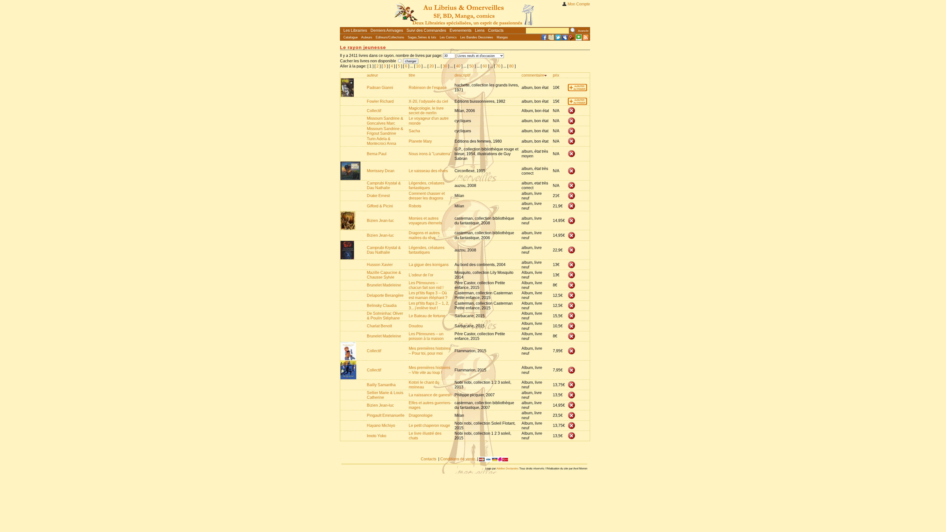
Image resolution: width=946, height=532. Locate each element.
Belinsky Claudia (382, 305)
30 (445, 66)
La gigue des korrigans (429, 265)
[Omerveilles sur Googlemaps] (572, 39)
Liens (480, 30)
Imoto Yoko (376, 436)
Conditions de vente (457, 459)
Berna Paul (377, 154)
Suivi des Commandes (426, 30)
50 (471, 66)
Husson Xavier (380, 265)
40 (458, 66)
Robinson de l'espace (428, 87)
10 (418, 66)
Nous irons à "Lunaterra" (430, 154)
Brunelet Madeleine (384, 285)
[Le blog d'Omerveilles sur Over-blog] (551, 39)
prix (556, 75)
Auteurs (366, 37)
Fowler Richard (380, 101)
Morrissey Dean (380, 171)
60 (485, 66)
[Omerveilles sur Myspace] (565, 39)
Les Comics (448, 37)
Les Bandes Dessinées (476, 37)
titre (412, 75)
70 (498, 66)
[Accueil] (465, 13)
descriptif (462, 75)
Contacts (496, 30)
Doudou (416, 326)
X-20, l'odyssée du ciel (428, 101)
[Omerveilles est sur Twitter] (558, 39)
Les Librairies (355, 30)
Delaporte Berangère (385, 295)
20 (431, 66)
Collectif (374, 111)
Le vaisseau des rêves (428, 171)
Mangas (502, 37)
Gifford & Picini (380, 206)
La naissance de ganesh (430, 395)
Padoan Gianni (380, 87)
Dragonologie (421, 415)
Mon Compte (579, 4)
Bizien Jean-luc (380, 220)
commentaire (533, 75)
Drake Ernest (378, 196)
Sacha (414, 131)
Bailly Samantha (381, 385)
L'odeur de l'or (421, 275)
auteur (372, 75)
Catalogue (350, 37)
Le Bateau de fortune (427, 316)
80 (511, 66)
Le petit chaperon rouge (429, 425)
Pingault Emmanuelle (386, 415)
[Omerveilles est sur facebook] (544, 39)
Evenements (461, 30)
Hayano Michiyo (381, 425)
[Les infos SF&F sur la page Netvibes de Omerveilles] (579, 39)
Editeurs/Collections (390, 37)
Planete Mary (420, 141)
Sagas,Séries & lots (422, 37)
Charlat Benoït (379, 326)
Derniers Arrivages (387, 30)
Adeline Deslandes (507, 468)
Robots (415, 206)
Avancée (583, 30)
